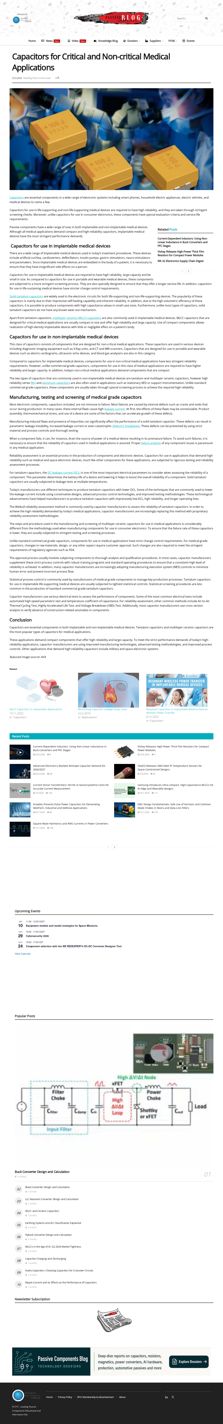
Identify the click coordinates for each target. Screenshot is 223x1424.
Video (78, 40)
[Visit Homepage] (111, 18)
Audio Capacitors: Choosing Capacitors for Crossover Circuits (59, 1270)
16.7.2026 (144, 812)
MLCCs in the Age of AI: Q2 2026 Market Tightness (53, 1246)
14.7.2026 (40, 827)
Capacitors (17, 197)
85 (50, 812)
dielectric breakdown (126, 426)
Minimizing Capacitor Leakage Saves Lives (102, 709)
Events (191, 40)
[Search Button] (207, 18)
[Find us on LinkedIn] (166, 1397)
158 (51, 827)
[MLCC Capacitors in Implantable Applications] (42, 690)
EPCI (16, 1406)
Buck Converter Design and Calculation (42, 1172)
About (122, 1397)
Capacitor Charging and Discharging (45, 1258)
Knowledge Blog (108, 40)
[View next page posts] (188, 270)
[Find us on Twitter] (172, 1397)
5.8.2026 (39, 792)
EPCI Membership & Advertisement (95, 1397)
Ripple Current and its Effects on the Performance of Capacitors (61, 1282)
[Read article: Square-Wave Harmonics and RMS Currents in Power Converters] (20, 829)
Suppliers (155, 40)
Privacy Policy (65, 1397)
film (33, 383)
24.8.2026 (40, 754)
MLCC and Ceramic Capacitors (42, 1211)
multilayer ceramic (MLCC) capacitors (77, 318)
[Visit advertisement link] (111, 1361)
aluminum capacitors (56, 383)
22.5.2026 (17, 78)
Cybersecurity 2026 (37, 936)
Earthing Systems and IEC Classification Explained (53, 1223)
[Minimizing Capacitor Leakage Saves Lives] (110, 690)
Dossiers (132, 40)
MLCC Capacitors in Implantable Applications (36, 709)
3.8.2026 (143, 773)
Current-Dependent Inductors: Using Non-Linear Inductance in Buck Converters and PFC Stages (183, 242)
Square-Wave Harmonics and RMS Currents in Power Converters (70, 823)
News (52, 40)
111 (156, 792)
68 (50, 773)
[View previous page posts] (182, 270)
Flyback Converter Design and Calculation (48, 1234)
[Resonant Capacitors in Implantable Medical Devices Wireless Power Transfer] (178, 690)
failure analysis (151, 443)
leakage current (114, 409)
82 (153, 773)
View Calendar (23, 953)
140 (50, 792)
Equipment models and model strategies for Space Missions (62, 925)
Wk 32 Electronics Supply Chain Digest (180, 261)
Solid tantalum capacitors (26, 296)
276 (156, 812)
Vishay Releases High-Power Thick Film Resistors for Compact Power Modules (181, 253)
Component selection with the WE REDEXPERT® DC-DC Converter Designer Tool (74, 946)
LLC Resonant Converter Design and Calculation (52, 1199)
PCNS (171, 40)
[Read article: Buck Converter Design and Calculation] (114, 1096)
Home (32, 40)
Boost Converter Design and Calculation (47, 1187)
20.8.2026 (40, 773)
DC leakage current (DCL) (64, 473)
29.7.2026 (144, 792)
